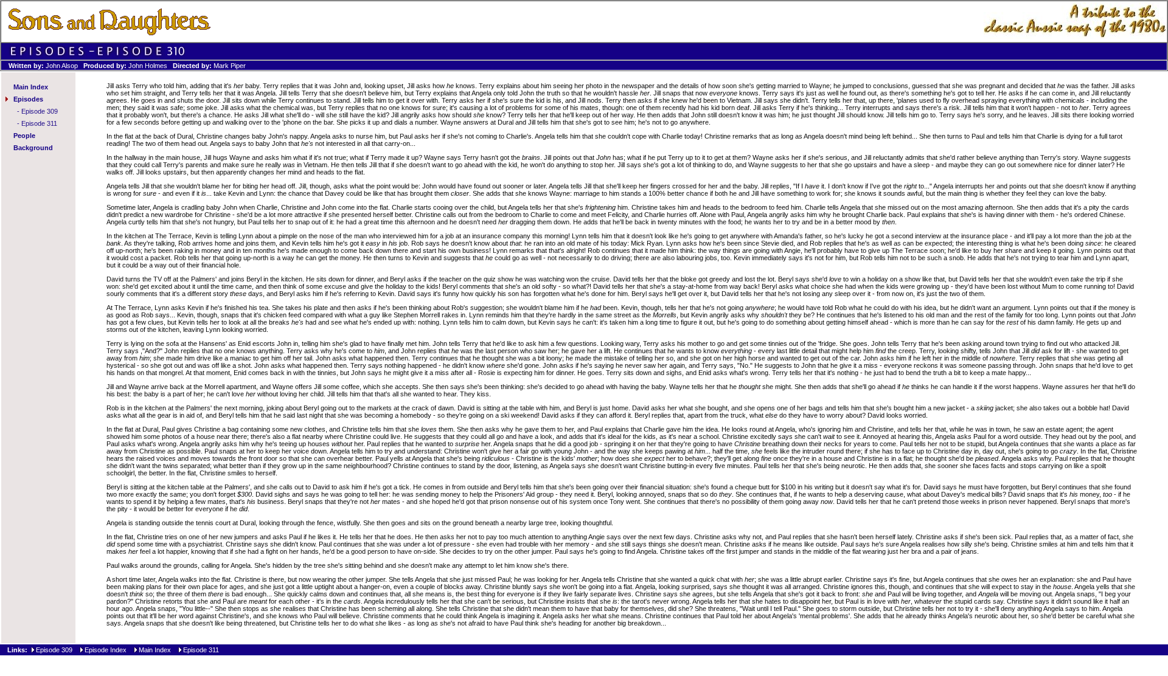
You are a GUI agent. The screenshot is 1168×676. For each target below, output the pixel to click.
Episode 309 (39, 111)
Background (33, 147)
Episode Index (106, 650)
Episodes (28, 99)
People (24, 135)
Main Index (30, 87)
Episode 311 (39, 123)
